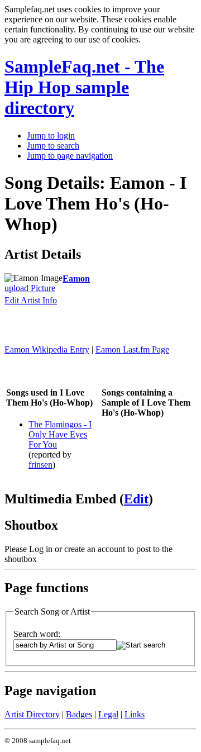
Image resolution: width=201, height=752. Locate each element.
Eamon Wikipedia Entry (46, 349)
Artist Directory (32, 714)
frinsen (40, 464)
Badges (79, 714)
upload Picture (29, 288)
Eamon (76, 278)
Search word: (36, 634)
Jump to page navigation (70, 155)
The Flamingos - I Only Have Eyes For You (60, 434)
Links (135, 714)
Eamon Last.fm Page (132, 349)
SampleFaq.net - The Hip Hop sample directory (84, 87)
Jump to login (51, 135)
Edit (136, 499)
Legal (108, 714)
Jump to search (53, 145)
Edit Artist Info (30, 300)
